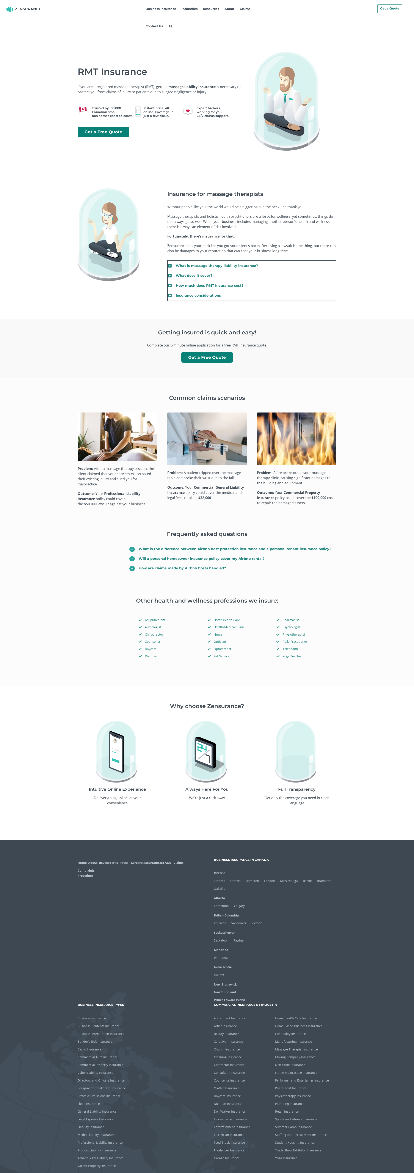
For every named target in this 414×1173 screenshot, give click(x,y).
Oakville (219, 888)
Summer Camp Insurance (293, 1127)
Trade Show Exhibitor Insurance (298, 1150)
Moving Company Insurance (295, 1057)
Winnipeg (221, 958)
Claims (178, 863)
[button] (170, 26)
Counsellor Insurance (229, 1080)
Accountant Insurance (230, 1018)
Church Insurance (227, 1049)
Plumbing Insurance (289, 1104)
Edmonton (221, 906)
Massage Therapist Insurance (296, 1049)
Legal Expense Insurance (95, 1119)
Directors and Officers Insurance (101, 1080)
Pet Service (221, 656)
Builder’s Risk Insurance (95, 1041)
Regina (239, 940)
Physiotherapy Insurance (293, 1096)
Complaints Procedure (86, 873)
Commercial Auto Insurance (98, 1057)
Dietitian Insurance (228, 1104)
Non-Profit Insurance (290, 1065)
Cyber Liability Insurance (95, 1073)
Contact (157, 863)
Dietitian (151, 656)
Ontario (219, 873)
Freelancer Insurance (229, 1150)
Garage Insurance (227, 1158)
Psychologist (291, 627)
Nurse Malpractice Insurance (296, 1073)
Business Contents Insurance (99, 1026)
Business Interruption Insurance (101, 1034)
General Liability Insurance (97, 1111)
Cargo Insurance (89, 1049)
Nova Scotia (223, 967)
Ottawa (235, 881)
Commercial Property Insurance (100, 1065)
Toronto (219, 881)
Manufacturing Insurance (293, 1041)
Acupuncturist (155, 620)
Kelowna (220, 923)
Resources (146, 863)
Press (124, 863)
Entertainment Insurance (232, 1127)
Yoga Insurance (286, 1158)
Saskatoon (221, 940)
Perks (114, 863)
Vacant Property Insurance (97, 1166)
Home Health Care (227, 620)
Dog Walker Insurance (230, 1111)
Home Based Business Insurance (298, 1026)
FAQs (167, 863)
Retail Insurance (287, 1111)
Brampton (324, 881)
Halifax (219, 975)
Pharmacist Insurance (291, 1088)
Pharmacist (291, 620)
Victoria (257, 923)
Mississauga (289, 881)
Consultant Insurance (229, 1073)
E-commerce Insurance (230, 1119)
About (92, 863)
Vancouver (238, 923)
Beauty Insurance (226, 1034)
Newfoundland (225, 992)
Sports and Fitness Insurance (296, 1119)
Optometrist (222, 649)
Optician (220, 641)
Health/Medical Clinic (229, 627)
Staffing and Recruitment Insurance (301, 1135)
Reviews (104, 863)
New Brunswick (225, 984)
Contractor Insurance (229, 1065)
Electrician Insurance (229, 1135)
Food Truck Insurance (229, 1142)
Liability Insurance (91, 1127)
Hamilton (252, 881)
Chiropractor (154, 634)
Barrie (307, 881)
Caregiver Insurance (228, 1041)
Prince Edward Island (229, 1000)
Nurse (218, 634)
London (269, 881)
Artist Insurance (225, 1026)
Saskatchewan (224, 933)
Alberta (219, 898)
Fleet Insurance (89, 1104)
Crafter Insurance (226, 1088)
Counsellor (152, 641)
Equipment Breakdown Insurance (102, 1088)
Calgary (239, 906)
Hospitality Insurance (290, 1034)
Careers (136, 863)
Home (82, 863)
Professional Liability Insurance (100, 1142)
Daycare (151, 649)
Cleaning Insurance (228, 1057)
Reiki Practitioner (295, 641)
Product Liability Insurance (97, 1150)
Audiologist (153, 627)
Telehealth (290, 649)
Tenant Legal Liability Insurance (101, 1158)
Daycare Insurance (227, 1096)
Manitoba (221, 950)
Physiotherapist (294, 634)
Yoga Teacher (292, 656)
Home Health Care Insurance (296, 1018)
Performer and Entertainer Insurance (302, 1080)
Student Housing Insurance (295, 1142)
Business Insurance (92, 1018)
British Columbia (226, 915)
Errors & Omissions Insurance (99, 1096)
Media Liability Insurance (96, 1135)
